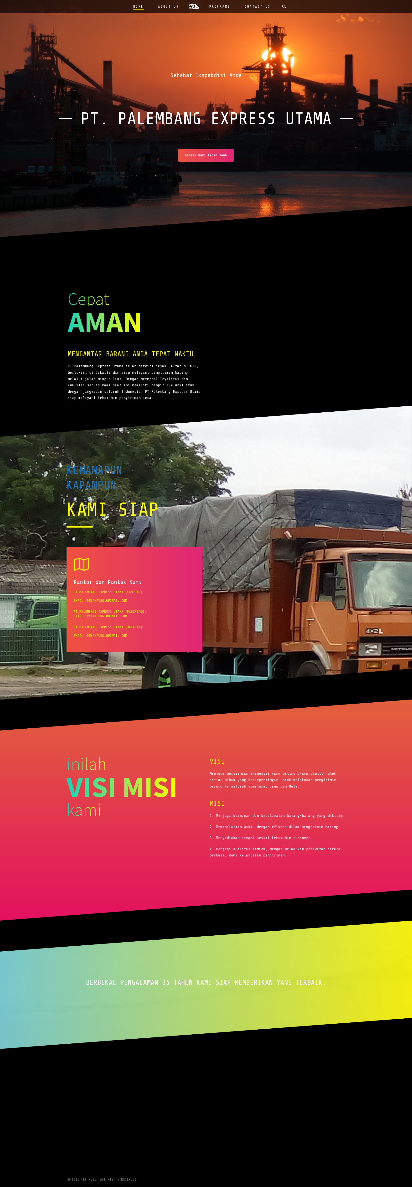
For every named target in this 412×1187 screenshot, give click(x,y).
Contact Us (258, 6)
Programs (219, 6)
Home (138, 6)
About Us (168, 6)
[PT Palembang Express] (194, 6)
